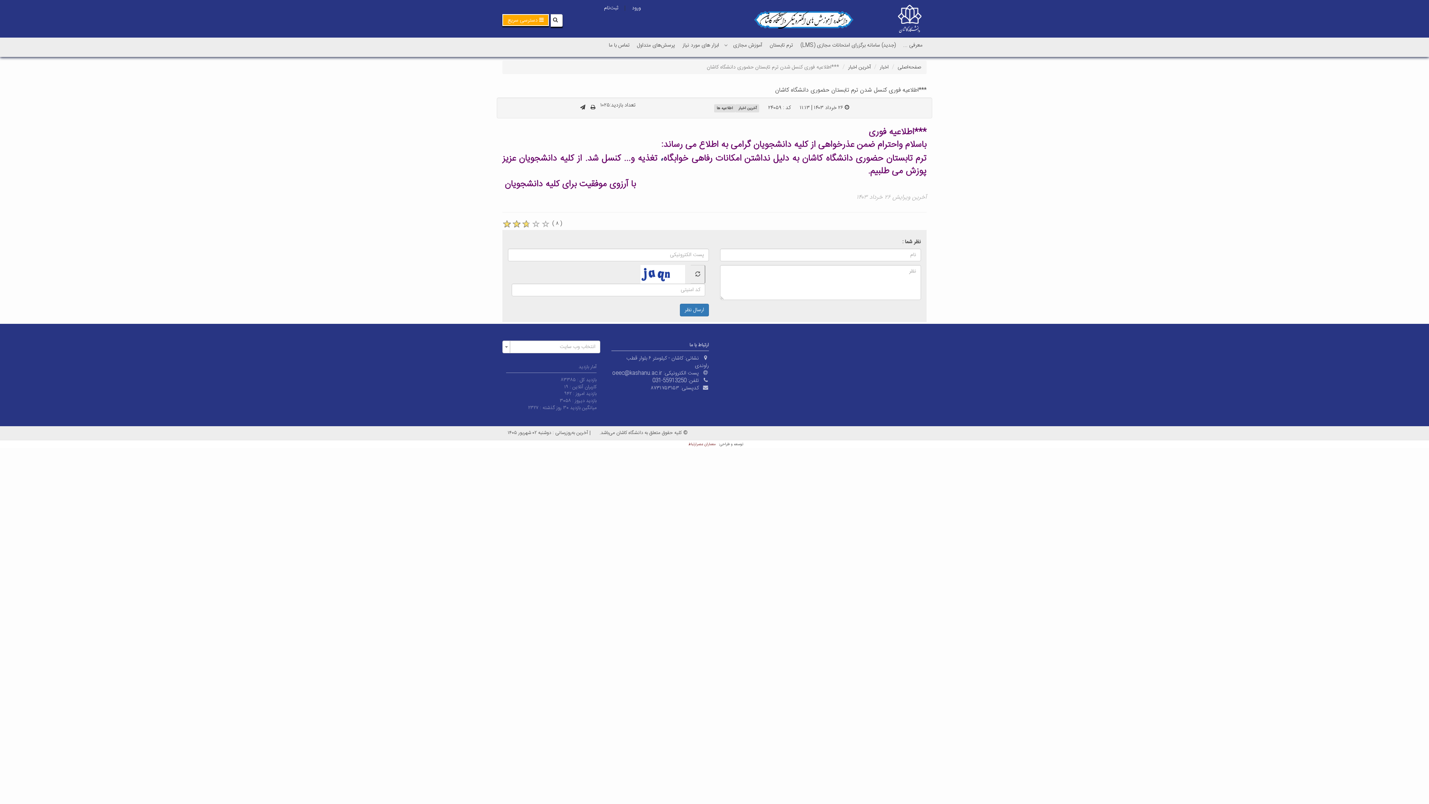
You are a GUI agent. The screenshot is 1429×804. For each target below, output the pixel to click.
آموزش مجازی (747, 45)
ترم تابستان (781, 45)
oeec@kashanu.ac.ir (637, 373)
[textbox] (553, 347)
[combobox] (551, 347)
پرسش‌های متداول (656, 45)
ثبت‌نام (611, 8)
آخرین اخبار (859, 67)
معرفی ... (913, 45)
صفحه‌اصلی (909, 67)
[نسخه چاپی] (593, 108)
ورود (636, 8)
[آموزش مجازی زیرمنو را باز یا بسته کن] (726, 45)
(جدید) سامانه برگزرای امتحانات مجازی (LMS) (848, 45)
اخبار (884, 67)
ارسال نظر (694, 310)
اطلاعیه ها (725, 108)
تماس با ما (619, 45)
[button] (525, 20)
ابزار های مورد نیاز (700, 45)
